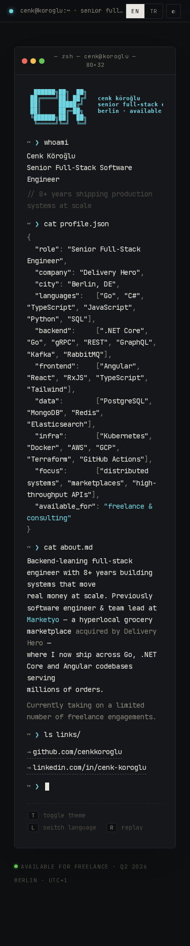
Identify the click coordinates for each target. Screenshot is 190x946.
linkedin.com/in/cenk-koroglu (86, 767)
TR (154, 11)
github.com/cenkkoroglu (74, 751)
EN (135, 11)
